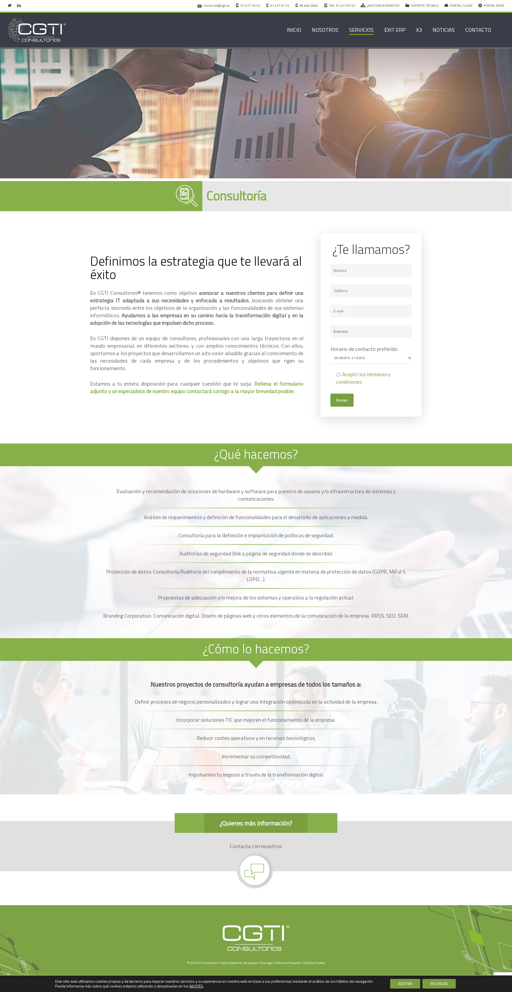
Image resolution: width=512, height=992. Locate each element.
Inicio (294, 30)
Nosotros (325, 30)
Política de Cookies (314, 963)
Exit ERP (394, 30)
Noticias (444, 30)
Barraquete (250, 963)
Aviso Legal (266, 963)
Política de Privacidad (288, 963)
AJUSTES (196, 986)
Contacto (478, 30)
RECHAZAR (439, 983)
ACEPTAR (405, 983)
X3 (419, 30)
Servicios (361, 30)
